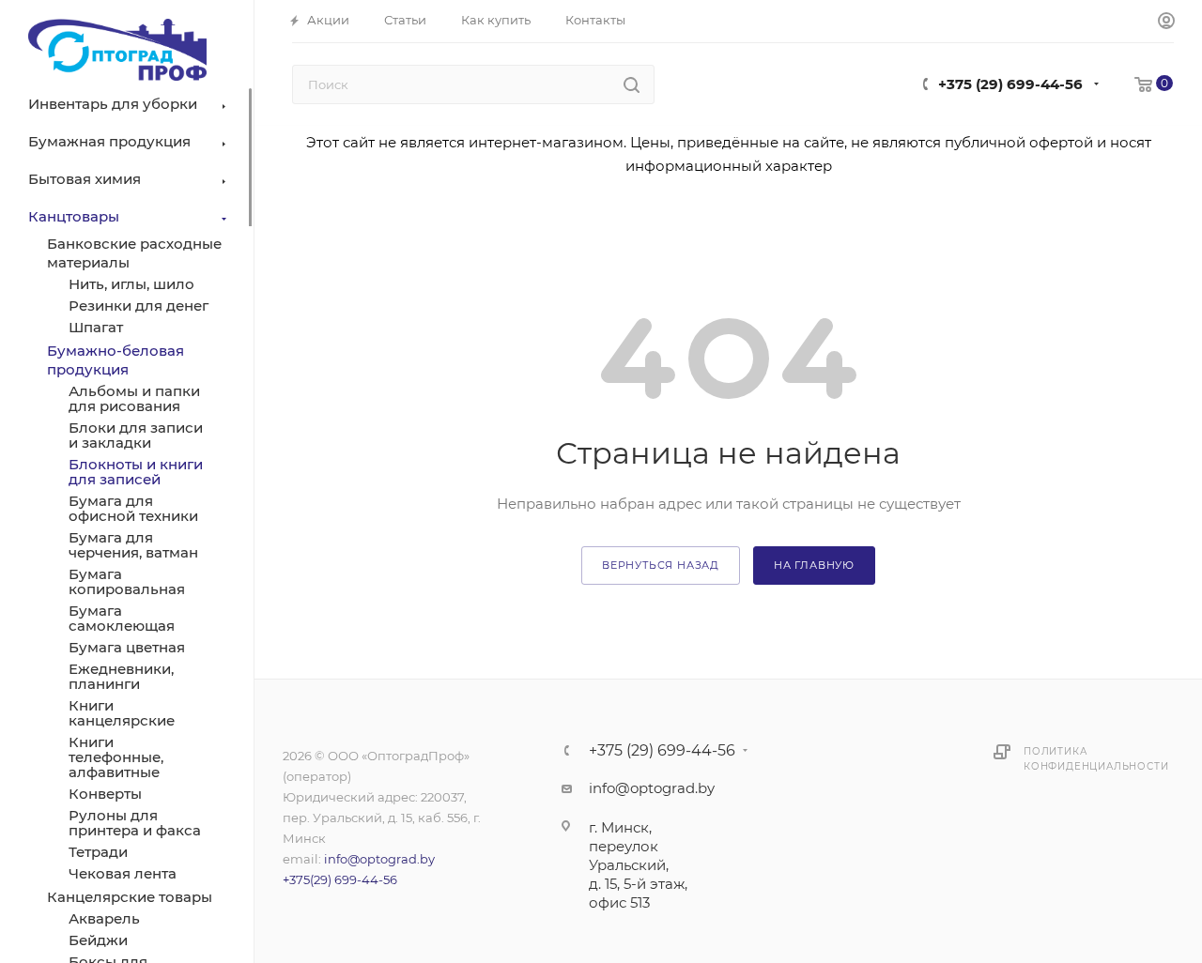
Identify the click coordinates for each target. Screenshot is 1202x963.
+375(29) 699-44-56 (340, 879)
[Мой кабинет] (1166, 21)
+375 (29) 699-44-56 (1010, 84)
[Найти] (632, 84)
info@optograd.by (379, 858)
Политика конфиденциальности (1096, 758)
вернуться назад (660, 565)
